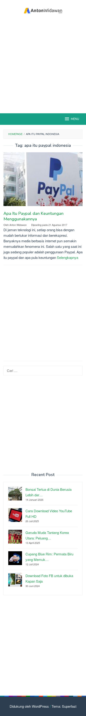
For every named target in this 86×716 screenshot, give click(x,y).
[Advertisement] (43, 64)
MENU (75, 119)
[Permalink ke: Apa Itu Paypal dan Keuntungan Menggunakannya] (43, 181)
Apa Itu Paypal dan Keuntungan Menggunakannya (33, 216)
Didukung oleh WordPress (29, 706)
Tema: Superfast (64, 706)
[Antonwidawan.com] (43, 9)
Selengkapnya (67, 257)
